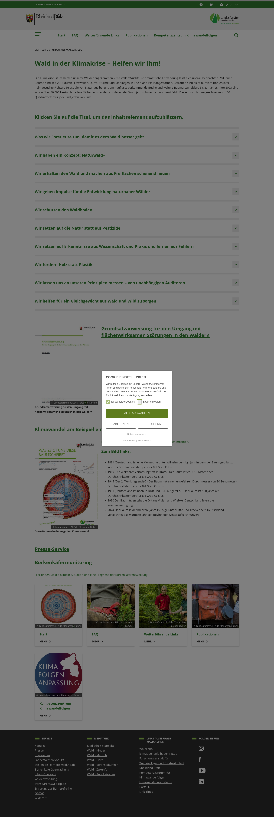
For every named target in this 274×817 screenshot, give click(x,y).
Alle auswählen (137, 413)
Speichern (153, 424)
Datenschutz (144, 440)
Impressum (129, 440)
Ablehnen (121, 424)
